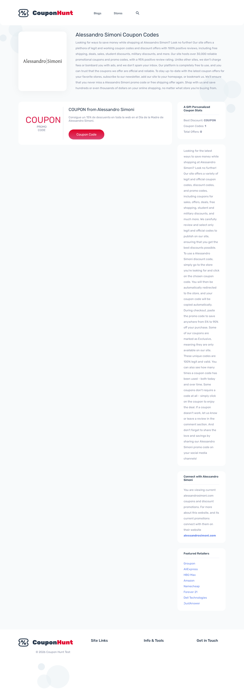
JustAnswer (192, 603)
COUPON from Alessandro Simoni (101, 109)
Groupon (189, 563)
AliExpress (191, 569)
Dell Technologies (195, 597)
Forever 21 (190, 592)
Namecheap (192, 586)
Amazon (189, 580)
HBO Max (190, 575)
